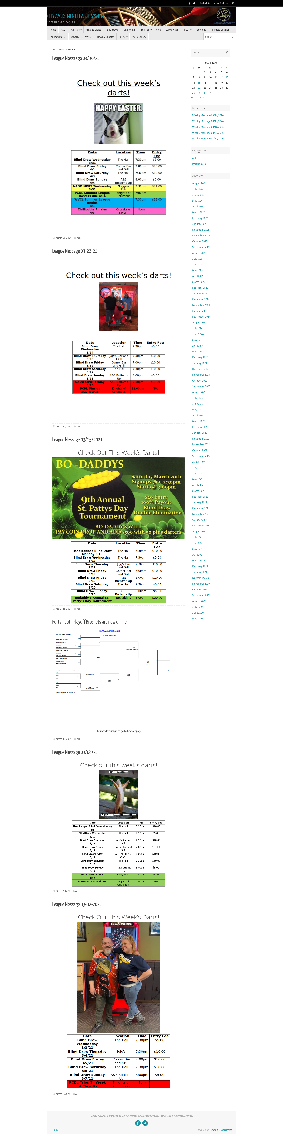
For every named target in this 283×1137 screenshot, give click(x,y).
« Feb (193, 97)
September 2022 (201, 456)
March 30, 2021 (64, 238)
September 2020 (201, 595)
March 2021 (198, 560)
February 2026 (200, 218)
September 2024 (201, 316)
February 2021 (200, 566)
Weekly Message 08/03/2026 (208, 133)
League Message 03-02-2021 (77, 904)
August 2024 (199, 322)
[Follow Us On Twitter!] (194, 3)
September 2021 (201, 525)
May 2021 (197, 549)
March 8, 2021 (63, 891)
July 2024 (197, 328)
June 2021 (198, 543)
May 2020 (197, 618)
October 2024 (199, 311)
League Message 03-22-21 (74, 251)
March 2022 (198, 490)
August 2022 (199, 462)
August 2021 (199, 531)
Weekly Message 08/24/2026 (208, 115)
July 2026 (197, 189)
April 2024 (197, 346)
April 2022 (197, 485)
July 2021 (197, 537)
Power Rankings (220, 3)
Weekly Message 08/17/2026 (208, 121)
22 (199, 87)
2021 (61, 49)
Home (55, 1130)
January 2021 (199, 572)
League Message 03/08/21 (75, 752)
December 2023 (200, 369)
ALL (78, 238)
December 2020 (200, 578)
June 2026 (198, 195)
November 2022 (201, 444)
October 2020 (199, 589)
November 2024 (201, 305)
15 (199, 82)
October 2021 (199, 520)
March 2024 (198, 351)
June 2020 (198, 612)
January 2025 (199, 293)
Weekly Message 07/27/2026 (208, 138)
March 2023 (198, 421)
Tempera (213, 1130)
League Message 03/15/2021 (77, 440)
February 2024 (200, 357)
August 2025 (199, 253)
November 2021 (201, 514)
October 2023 (199, 380)
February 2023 (200, 427)
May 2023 (197, 409)
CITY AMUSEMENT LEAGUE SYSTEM (75, 16)
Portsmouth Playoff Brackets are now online (89, 622)
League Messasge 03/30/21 (76, 58)
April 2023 (197, 415)
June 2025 (198, 264)
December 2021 (200, 508)
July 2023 (197, 398)
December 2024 (200, 299)
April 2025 (197, 276)
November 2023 (201, 374)
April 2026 (197, 206)
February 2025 (200, 287)
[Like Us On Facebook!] (189, 3)
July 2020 (197, 607)
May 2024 (197, 340)
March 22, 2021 (64, 426)
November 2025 (201, 235)
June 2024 (198, 334)
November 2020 (201, 583)
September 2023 (201, 386)
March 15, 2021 (64, 608)
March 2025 (198, 282)
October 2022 (199, 450)
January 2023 (199, 432)
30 (204, 93)
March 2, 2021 (63, 1094)
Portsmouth (199, 164)
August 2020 (199, 601)
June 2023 (198, 404)
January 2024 (199, 363)
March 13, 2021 (64, 739)
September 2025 (201, 247)
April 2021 (197, 554)
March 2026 (198, 212)
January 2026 (199, 224)
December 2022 (200, 438)
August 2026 (199, 183)
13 (227, 77)
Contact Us (204, 3)
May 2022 (197, 479)
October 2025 (199, 241)
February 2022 (200, 496)
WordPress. (226, 1130)
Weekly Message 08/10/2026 (208, 127)
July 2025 (197, 258)
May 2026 (197, 200)
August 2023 (199, 392)
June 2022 (198, 473)
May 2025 (197, 270)
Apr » (201, 97)
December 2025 (200, 229)
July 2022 (197, 467)
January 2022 (199, 502)
